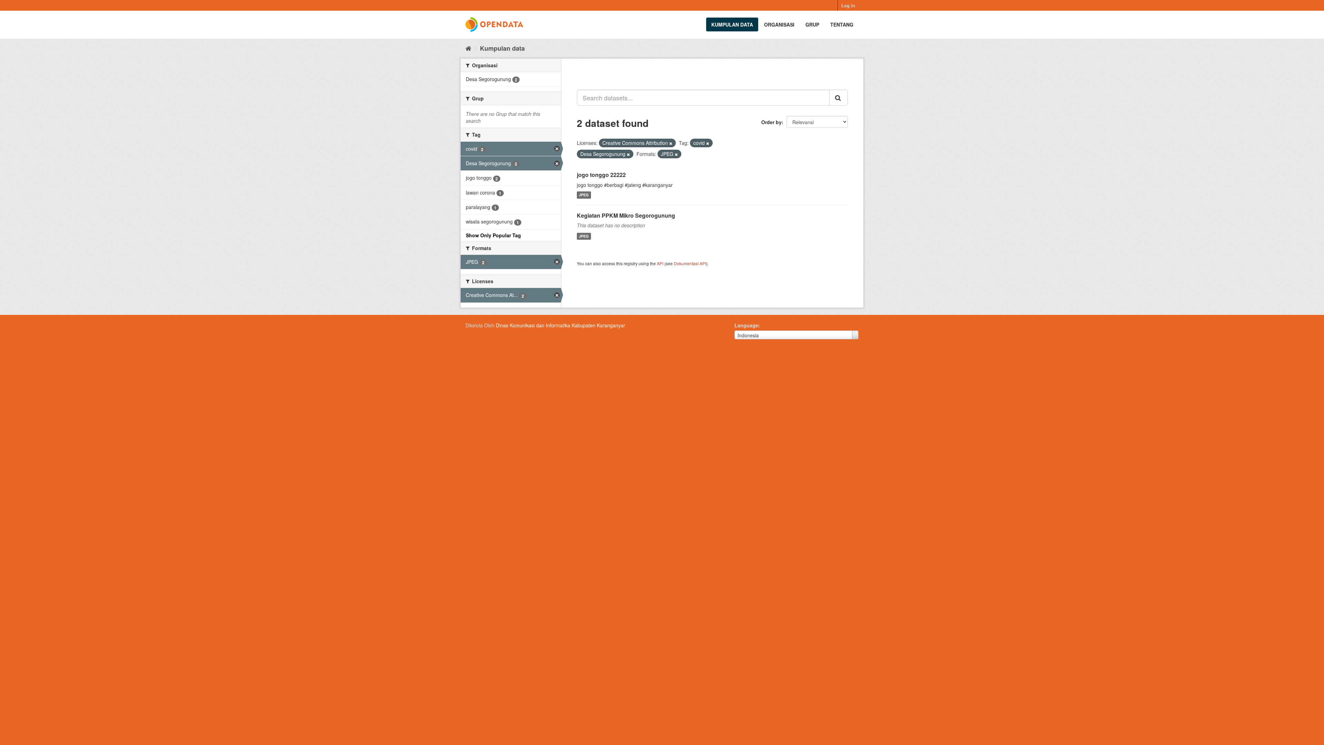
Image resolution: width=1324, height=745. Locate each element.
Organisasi (779, 24)
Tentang (841, 24)
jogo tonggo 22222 (601, 175)
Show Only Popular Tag (493, 235)
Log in (848, 5)
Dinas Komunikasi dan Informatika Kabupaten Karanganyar (560, 325)
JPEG (584, 195)
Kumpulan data (732, 24)
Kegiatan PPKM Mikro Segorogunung (626, 215)
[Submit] (838, 98)
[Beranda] (468, 47)
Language (746, 325)
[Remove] (670, 143)
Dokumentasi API (690, 263)
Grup (812, 24)
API (660, 263)
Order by (771, 122)
